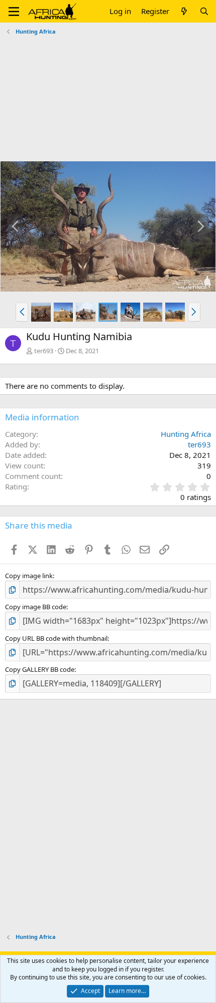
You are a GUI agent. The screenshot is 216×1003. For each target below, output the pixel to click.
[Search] (204, 11)
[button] (14, 12)
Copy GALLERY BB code (39, 669)
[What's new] (184, 11)
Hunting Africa (186, 434)
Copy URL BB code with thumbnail (56, 638)
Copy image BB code (35, 606)
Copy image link (29, 575)
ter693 (43, 350)
